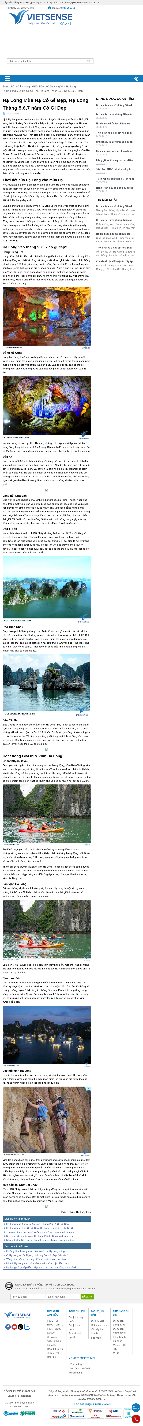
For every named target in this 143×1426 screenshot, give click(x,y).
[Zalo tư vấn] (136, 1407)
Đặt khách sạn (99, 1325)
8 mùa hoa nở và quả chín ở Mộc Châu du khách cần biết (114, 151)
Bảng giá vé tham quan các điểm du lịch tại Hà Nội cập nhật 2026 (114, 161)
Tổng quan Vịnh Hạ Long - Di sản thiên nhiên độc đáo (36, 1259)
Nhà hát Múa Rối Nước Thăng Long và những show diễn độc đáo (41, 1240)
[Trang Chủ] (40, 16)
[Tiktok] (20, 1326)
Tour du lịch (77, 1311)
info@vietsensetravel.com (21, 8)
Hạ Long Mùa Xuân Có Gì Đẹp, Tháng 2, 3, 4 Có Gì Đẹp (37, 1224)
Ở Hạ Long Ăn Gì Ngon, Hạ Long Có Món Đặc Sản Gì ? (37, 1255)
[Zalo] (27, 1326)
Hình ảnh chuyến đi (79, 1368)
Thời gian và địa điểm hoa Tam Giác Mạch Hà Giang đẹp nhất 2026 (114, 133)
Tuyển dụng (75, 1372)
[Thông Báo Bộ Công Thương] (11, 1413)
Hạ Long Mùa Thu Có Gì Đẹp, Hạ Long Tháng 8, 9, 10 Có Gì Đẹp (41, 1228)
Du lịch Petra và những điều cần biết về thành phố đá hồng (114, 115)
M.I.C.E (117, 1353)
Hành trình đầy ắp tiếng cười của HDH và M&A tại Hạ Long (114, 188)
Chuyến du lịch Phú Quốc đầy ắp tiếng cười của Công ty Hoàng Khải (114, 142)
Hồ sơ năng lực (77, 1364)
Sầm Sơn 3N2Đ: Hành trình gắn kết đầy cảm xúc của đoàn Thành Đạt (115, 170)
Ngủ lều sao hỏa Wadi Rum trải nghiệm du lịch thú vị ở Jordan (113, 124)
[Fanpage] (8, 1326)
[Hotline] (136, 1419)
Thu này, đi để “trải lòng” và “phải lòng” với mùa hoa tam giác (40, 1232)
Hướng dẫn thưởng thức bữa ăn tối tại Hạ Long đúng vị (36, 1251)
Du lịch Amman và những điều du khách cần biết (114, 106)
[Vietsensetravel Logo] (17, 1314)
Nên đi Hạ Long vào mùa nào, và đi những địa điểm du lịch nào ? (41, 1263)
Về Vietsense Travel (82, 1358)
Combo (95, 1333)
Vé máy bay (97, 1329)
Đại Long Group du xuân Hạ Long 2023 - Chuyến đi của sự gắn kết (41, 1236)
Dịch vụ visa (97, 1320)
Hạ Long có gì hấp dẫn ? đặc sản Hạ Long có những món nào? (41, 1267)
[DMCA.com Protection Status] (128, 1413)
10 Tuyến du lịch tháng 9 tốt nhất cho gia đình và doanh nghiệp (115, 179)
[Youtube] (14, 1326)
